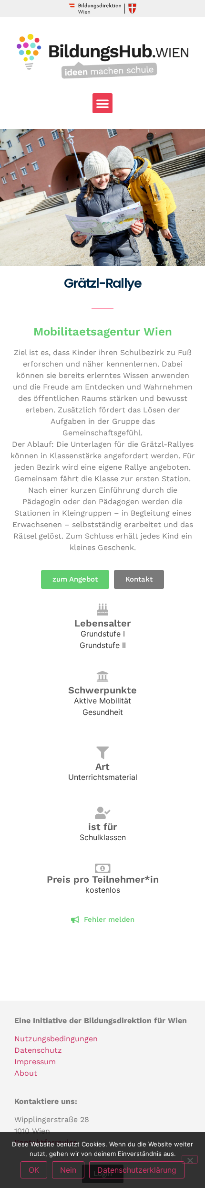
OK (34, 1170)
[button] (102, 103)
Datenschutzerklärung (136, 1170)
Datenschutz (38, 1050)
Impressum (35, 1061)
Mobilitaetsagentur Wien (102, 331)
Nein (68, 1170)
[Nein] (190, 1159)
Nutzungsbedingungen (56, 1038)
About (25, 1073)
